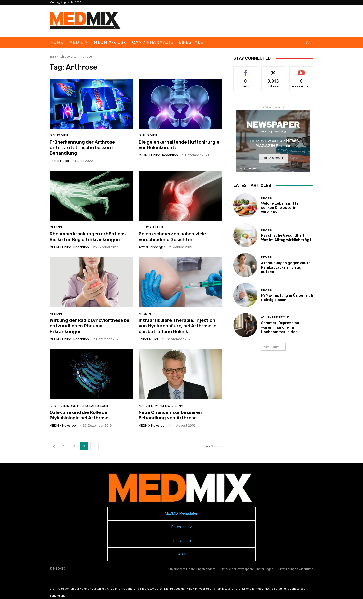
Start (53, 57)
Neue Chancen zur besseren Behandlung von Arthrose (170, 415)
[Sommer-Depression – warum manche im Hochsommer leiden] (245, 325)
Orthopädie (59, 135)
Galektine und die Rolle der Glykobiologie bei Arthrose (79, 415)
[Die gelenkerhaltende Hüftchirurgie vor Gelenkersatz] (180, 104)
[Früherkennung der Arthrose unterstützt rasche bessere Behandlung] (91, 104)
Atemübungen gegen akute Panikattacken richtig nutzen (286, 267)
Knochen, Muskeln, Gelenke (161, 405)
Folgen (273, 70)
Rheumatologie (151, 227)
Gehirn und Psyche (275, 317)
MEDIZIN (56, 227)
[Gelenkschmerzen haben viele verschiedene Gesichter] (180, 196)
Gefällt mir (245, 70)
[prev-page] (54, 446)
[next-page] (105, 446)
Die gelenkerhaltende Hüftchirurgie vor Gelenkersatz (179, 144)
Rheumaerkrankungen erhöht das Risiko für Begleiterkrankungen (88, 236)
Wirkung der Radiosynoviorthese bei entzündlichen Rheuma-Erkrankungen (90, 326)
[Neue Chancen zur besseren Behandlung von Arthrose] (180, 374)
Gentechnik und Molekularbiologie (79, 405)
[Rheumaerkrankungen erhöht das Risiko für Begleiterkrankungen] (91, 196)
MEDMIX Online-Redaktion (158, 155)
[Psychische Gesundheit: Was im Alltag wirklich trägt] (245, 235)
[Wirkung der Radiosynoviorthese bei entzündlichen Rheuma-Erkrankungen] (91, 282)
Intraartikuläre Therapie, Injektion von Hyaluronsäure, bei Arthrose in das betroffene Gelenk (178, 326)
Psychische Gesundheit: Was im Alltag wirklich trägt (286, 237)
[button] (307, 42)
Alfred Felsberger (152, 247)
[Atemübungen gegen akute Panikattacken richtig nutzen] (245, 265)
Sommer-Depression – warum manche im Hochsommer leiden (281, 327)
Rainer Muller (59, 161)
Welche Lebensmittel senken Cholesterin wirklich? (280, 207)
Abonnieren (301, 70)
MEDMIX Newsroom (64, 425)
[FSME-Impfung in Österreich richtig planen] (245, 295)
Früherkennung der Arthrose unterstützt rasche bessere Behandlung (82, 147)
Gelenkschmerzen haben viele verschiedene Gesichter (172, 236)
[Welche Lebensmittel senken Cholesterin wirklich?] (245, 205)
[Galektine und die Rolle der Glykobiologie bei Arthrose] (91, 374)
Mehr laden (272, 347)
